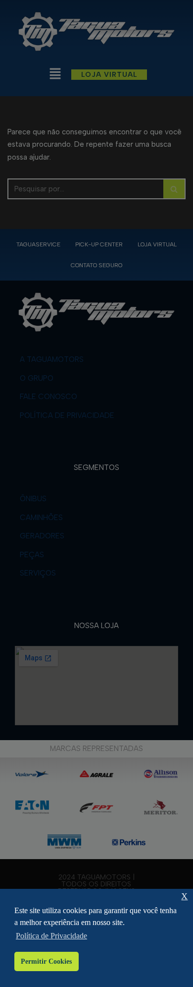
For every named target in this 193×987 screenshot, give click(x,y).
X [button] (184, 896)
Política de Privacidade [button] (51, 935)
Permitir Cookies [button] (46, 961)
